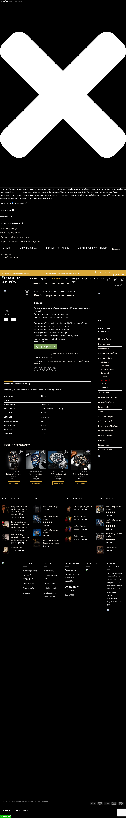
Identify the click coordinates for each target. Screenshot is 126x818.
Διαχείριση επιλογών (9, 228)
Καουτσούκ (105, 373)
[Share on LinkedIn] (54, 369)
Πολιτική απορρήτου (9, 257)
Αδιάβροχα (105, 362)
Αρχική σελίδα (40, 291)
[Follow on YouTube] (123, 275)
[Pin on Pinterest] (49, 369)
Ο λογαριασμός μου (50, 577)
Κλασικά (104, 377)
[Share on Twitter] (41, 369)
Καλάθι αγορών (50, 588)
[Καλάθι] (122, 280)
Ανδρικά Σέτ (103, 393)
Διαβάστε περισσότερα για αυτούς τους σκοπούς (21, 241)
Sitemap (26, 593)
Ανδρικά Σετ (63, 283)
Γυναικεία (97, 278)
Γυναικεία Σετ (48, 283)
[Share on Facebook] (36, 369)
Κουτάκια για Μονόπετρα (109, 426)
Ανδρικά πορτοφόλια (107, 353)
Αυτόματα (105, 366)
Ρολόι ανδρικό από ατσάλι (13, 475)
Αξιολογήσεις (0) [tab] (22, 384)
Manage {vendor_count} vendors (14, 237)
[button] (63, 95)
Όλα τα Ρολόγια (71, 278)
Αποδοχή (7, 248)
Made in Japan (104, 339)
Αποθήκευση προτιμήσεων (92, 248)
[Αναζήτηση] (74, 283)
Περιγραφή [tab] (8, 384)
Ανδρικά (85, 278)
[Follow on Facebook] (111, 275)
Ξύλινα (103, 384)
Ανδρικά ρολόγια (105, 358)
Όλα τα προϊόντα (105, 431)
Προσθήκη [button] (13, 483)
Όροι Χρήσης (28, 583)
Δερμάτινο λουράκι (108, 369)
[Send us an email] (120, 275)
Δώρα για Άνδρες (105, 416)
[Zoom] (7, 312)
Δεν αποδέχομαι (28, 248)
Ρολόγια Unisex (105, 450)
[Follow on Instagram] (113, 275)
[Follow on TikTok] (116, 275)
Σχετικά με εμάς (30, 571)
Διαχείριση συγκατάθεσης (16, 810)
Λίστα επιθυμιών (51, 583)
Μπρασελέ (105, 380)
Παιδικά (101, 440)
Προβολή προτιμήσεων (57, 248)
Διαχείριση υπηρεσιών (10, 233)
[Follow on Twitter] (118, 275)
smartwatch (103, 349)
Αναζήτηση (49, 571)
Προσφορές (103, 445)
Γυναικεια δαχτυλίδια (107, 397)
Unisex (35, 283)
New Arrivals (55, 278)
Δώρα (42, 278)
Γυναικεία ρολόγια (106, 402)
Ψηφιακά (104, 387)
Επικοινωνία (116, 272)
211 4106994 (70, 595)
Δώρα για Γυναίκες (106, 421)
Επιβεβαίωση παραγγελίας (100, 272)
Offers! (33, 278)
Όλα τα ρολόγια (105, 435)
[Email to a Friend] (45, 369)
